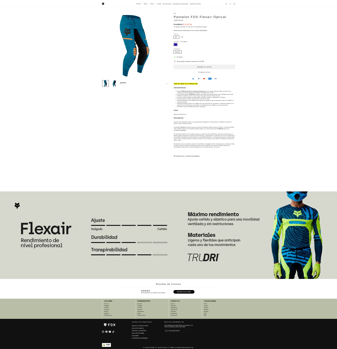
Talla (176, 34)
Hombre (138, 3)
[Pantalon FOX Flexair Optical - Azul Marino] (175, 175)
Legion (206, 305)
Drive (205, 303)
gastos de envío (181, 26)
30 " (176, 37)
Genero (177, 49)
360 (205, 315)
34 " (182, 37)
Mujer (146, 3)
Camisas (173, 311)
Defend (206, 309)
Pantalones (141, 311)
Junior (152, 3)
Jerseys (106, 307)
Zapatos (106, 313)
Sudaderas (174, 307)
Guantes (106, 309)
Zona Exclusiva (167, 4)
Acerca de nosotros (138, 328)
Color (180, 41)
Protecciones (108, 315)
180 (205, 313)
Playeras (173, 305)
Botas (139, 313)
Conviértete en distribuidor (140, 338)
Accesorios (174, 315)
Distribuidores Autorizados (180, 4)
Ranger (206, 311)
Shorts (106, 311)
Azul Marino (175, 44)
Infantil (159, 4)
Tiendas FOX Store (195, 4)
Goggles (106, 305)
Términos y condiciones (139, 330)
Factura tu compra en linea (140, 325)
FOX (175, 13)
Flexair (206, 307)
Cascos (106, 303)
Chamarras (174, 309)
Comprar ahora (204, 72)
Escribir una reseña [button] (184, 292)
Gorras (173, 303)
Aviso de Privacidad (138, 333)
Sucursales (135, 335)
